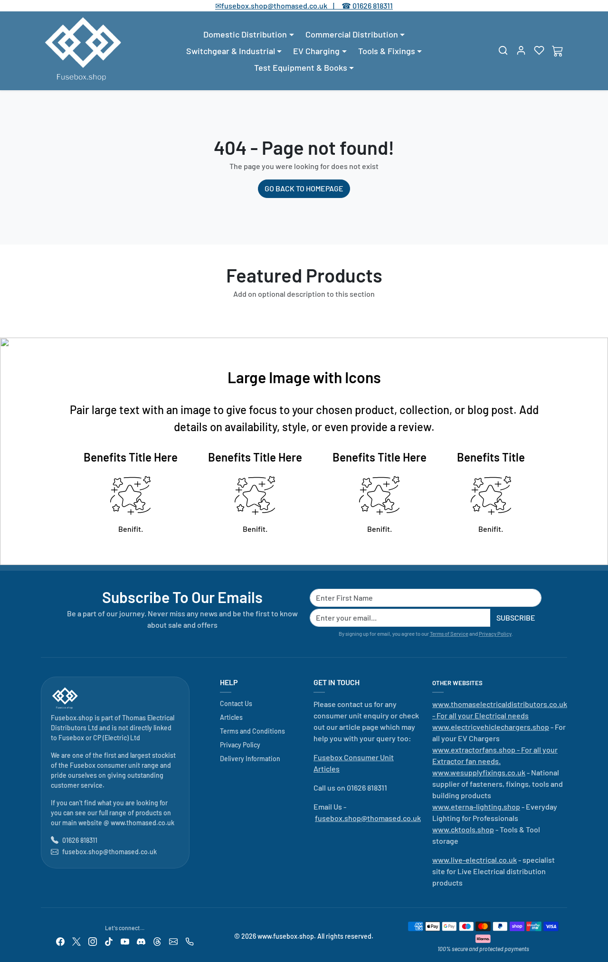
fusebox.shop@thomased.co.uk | (283, 5)
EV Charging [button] (316, 51)
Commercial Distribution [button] (351, 34)
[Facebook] (60, 940)
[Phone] (189, 940)
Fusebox (71, 738)
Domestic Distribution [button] (245, 34)
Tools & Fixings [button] (386, 51)
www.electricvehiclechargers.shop (490, 726)
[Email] (173, 940)
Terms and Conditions (252, 731)
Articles (231, 717)
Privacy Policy (495, 634)
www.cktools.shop (463, 829)
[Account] (521, 50)
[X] (76, 940)
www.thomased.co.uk (142, 823)
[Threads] (157, 940)
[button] (503, 50)
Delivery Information (250, 759)
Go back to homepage (304, 188)
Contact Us (236, 703)
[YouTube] (125, 940)
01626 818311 (372, 5)
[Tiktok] (109, 940)
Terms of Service (449, 634)
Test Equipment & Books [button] (300, 67)
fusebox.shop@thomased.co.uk (109, 852)
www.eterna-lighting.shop (476, 806)
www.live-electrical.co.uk (474, 859)
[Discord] (141, 940)
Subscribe (515, 617)
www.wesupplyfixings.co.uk (478, 772)
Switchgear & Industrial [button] (230, 51)
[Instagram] (93, 940)
